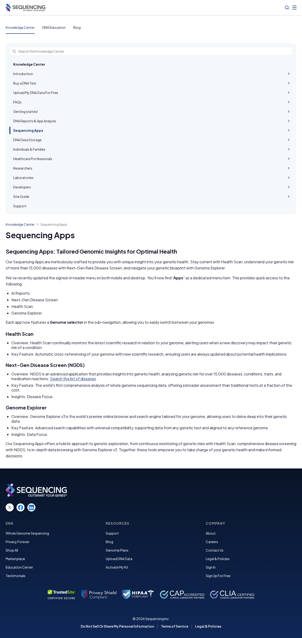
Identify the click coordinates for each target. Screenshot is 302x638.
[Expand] (289, 73)
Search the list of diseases (73, 378)
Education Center (19, 567)
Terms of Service (174, 626)
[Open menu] (294, 7)
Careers (212, 542)
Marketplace (15, 559)
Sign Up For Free (218, 576)
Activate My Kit (117, 567)
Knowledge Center (20, 27)
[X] (10, 507)
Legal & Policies (218, 559)
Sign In (211, 567)
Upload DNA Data (119, 559)
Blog (77, 27)
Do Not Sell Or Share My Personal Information (117, 626)
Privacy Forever (17, 542)
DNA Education (54, 27)
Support (112, 533)
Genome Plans (117, 550)
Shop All (12, 550)
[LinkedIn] (31, 507)
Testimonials (15, 576)
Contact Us (214, 550)
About (211, 533)
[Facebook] (21, 507)
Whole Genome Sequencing (27, 533)
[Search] (287, 7)
